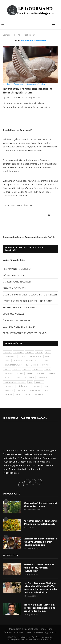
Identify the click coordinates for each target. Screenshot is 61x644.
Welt (18, 395)
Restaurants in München (15, 382)
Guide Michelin (32, 365)
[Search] (58, 25)
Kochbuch (8, 373)
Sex (30, 382)
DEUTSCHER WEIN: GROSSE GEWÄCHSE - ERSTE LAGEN (30, 294)
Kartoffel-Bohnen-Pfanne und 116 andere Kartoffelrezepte (40, 522)
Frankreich (17, 361)
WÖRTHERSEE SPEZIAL (14, 275)
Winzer (27, 395)
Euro (7, 361)
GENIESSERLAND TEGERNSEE (17, 281)
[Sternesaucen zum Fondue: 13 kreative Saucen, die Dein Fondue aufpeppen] (12, 543)
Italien (26, 369)
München (40, 373)
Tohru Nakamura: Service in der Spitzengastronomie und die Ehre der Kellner (40, 607)
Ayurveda (18, 352)
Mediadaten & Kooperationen (23, 628)
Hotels (16, 369)
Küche (29, 373)
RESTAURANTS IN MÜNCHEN (17, 268)
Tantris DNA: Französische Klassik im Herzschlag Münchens (27, 90)
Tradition (21, 391)
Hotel (7, 369)
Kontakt (53, 632)
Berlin (39, 352)
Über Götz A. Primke (14, 632)
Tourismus (9, 391)
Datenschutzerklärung (37, 632)
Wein (47, 391)
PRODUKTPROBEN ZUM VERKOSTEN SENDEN (25, 333)
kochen (20, 373)
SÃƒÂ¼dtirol (23, 386)
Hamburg (45, 365)
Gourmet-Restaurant (13, 365)
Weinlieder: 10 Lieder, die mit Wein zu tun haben (40, 504)
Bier (47, 352)
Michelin (52, 373)
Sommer (39, 382)
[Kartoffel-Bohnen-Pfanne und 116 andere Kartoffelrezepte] (12, 525)
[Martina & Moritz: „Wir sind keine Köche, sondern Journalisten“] (12, 569)
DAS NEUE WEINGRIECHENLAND (19, 326)
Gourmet (44, 361)
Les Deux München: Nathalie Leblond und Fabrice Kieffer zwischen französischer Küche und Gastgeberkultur (40, 588)
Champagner (10, 356)
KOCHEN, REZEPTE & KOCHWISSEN (20, 307)
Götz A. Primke (13, 97)
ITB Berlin (37, 369)
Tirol (46, 386)
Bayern (29, 352)
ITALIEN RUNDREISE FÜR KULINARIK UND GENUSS (27, 301)
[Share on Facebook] (29, 112)
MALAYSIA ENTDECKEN (14, 288)
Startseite (7, 34)
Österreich (39, 395)
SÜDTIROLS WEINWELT (14, 313)
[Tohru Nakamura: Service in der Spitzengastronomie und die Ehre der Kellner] (12, 609)
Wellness (8, 395)
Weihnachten (35, 391)
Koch (48, 369)
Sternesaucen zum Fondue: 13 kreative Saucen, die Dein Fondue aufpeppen (40, 541)
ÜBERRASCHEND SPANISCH (16, 320)
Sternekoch (9, 386)
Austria (7, 352)
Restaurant (29, 378)
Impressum (46, 628)
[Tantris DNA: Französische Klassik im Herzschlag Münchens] (30, 64)
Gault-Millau (31, 361)
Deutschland (35, 356)
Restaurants (43, 378)
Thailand (36, 386)
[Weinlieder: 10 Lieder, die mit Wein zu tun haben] (12, 507)
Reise (18, 378)
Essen (47, 356)
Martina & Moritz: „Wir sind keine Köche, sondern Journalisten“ (39, 567)
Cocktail (22, 356)
